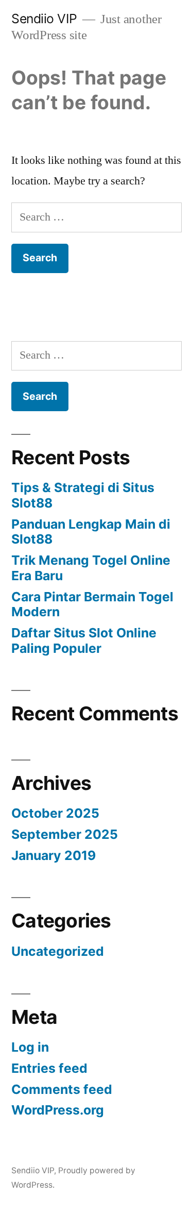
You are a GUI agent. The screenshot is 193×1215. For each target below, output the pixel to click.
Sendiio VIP (44, 18)
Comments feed (61, 1089)
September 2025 (64, 834)
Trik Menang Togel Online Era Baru (90, 567)
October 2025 (55, 813)
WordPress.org (57, 1110)
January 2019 (53, 855)
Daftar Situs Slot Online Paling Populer (83, 640)
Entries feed (49, 1068)
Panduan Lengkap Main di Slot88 (90, 531)
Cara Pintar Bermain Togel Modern (92, 604)
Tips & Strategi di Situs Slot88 (82, 495)
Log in (30, 1047)
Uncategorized (57, 951)
